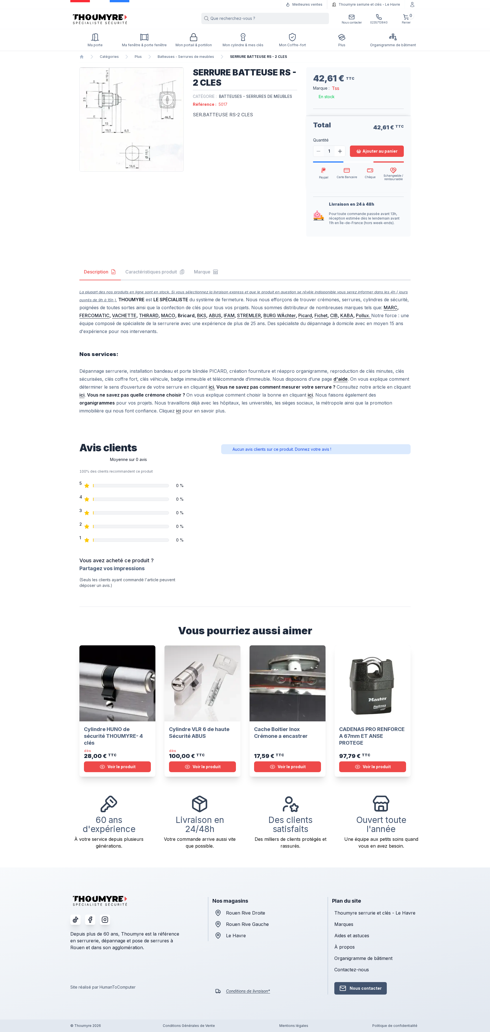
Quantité (321, 140)
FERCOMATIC (94, 315)
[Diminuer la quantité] (318, 151)
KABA (346, 315)
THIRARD (149, 315)
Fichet (321, 315)
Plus (138, 56)
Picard (305, 315)
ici (178, 411)
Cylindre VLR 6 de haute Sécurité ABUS (199, 732)
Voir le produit (121, 766)
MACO (168, 315)
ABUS (215, 315)
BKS (201, 315)
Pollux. (363, 315)
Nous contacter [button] (366, 988)
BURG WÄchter (279, 315)
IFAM (229, 315)
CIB (334, 315)
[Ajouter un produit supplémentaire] (340, 151)
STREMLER (249, 315)
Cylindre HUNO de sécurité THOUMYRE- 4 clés (113, 736)
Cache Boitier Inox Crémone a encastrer (281, 732)
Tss (335, 88)
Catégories (109, 56)
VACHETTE (124, 315)
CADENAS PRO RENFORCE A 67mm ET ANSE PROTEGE (372, 736)
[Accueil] (81, 56)
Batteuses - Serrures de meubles (186, 56)
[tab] (100, 272)
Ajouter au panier (380, 151)
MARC (390, 307)
